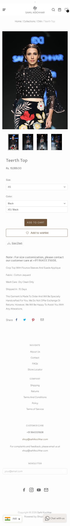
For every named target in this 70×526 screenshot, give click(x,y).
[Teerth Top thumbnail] (13, 142)
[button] (66, 10)
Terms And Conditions (35, 397)
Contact (35, 357)
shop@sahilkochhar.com (35, 439)
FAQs (35, 363)
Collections (29, 21)
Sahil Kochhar (44, 512)
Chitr (39, 21)
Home (18, 21)
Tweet (24, 320)
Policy (35, 403)
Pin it (33, 320)
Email (42, 320)
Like (16, 320)
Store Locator (35, 369)
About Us (35, 351)
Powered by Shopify (34, 516)
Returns (35, 391)
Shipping (35, 385)
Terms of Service (35, 409)
